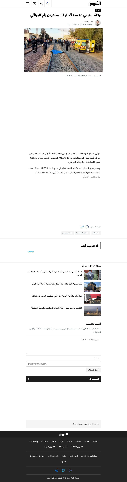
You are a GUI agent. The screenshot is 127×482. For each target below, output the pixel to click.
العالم (87, 441)
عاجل (64, 456)
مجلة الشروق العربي (89, 456)
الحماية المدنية (81, 233)
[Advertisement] (63, 96)
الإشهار (63, 462)
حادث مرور (66, 233)
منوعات (44, 441)
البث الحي (73, 456)
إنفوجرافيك (33, 441)
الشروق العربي (49, 447)
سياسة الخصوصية (37, 456)
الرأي (61, 441)
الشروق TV (63, 447)
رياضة (69, 441)
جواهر (53, 441)
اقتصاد (78, 441)
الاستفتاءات (53, 456)
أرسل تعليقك (93, 370)
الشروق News (77, 447)
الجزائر (98, 10)
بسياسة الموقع (38, 329)
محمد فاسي (88, 21)
